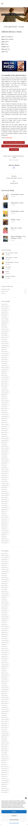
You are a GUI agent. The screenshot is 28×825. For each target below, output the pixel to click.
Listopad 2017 (4, 509)
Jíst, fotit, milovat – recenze (17, 194)
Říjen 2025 (3, 323)
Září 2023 (3, 373)
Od (18, 156)
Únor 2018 (3, 503)
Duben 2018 (4, 499)
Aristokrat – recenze (15, 219)
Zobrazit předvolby (14, 819)
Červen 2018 (4, 495)
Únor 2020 (3, 456)
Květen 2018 (4, 497)
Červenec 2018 (4, 493)
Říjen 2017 (3, 511)
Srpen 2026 (4, 304)
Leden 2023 (4, 389)
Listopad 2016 (4, 532)
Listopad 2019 (4, 461)
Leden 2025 (4, 341)
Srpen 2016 (4, 538)
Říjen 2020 (3, 442)
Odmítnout (14, 815)
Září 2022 (3, 396)
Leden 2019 (4, 481)
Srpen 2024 (4, 351)
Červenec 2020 (4, 448)
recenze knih (9, 137)
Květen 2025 (4, 333)
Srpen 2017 (4, 515)
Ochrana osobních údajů (14, 823)
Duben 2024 (4, 359)
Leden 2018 (4, 505)
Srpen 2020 (4, 446)
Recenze (9, 156)
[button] (26, 798)
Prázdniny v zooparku (10, 276)
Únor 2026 (3, 316)
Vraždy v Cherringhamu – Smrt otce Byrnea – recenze (18, 237)
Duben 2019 (4, 475)
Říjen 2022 (3, 394)
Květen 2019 (4, 473)
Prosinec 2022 (4, 391)
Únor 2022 (3, 410)
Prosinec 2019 (4, 459)
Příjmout (14, 811)
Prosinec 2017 (4, 507)
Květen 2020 (4, 452)
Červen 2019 (4, 471)
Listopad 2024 (4, 345)
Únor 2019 (3, 479)
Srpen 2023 (4, 375)
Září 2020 (3, 444)
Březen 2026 (4, 314)
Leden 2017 (4, 528)
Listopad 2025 (4, 322)
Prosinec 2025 (4, 320)
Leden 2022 (4, 412)
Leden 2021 (4, 436)
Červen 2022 (4, 402)
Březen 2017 (4, 525)
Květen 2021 (4, 428)
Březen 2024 (4, 361)
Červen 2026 (4, 308)
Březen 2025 (4, 337)
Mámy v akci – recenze (16, 228)
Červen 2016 (4, 542)
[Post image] (5, 197)
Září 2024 (3, 349)
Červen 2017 (4, 519)
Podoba (7, 271)
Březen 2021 (4, 432)
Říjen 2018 (3, 487)
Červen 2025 (4, 331)
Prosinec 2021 (4, 414)
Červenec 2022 (4, 400)
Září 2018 (3, 489)
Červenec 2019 (4, 469)
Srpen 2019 (4, 467)
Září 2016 (3, 536)
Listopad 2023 (4, 369)
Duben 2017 (4, 523)
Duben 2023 (4, 383)
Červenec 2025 (4, 329)
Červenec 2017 (4, 517)
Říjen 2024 (3, 347)
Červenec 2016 (4, 540)
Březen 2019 (4, 477)
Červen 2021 (4, 426)
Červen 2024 (4, 355)
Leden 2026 (4, 318)
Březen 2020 (4, 454)
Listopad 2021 (4, 416)
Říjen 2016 (3, 534)
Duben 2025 (4, 335)
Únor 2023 (3, 387)
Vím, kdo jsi (8, 266)
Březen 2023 (4, 385)
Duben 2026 (4, 312)
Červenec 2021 (4, 424)
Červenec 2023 (4, 377)
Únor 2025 (3, 339)
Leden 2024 (4, 365)
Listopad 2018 (4, 485)
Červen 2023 (4, 379)
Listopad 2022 (4, 392)
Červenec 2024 (4, 353)
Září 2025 (3, 325)
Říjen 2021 (3, 418)
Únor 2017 (3, 527)
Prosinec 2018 (4, 483)
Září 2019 (3, 465)
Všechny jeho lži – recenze (17, 202)
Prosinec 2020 (4, 438)
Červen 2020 (4, 450)
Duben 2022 (4, 406)
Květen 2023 (4, 381)
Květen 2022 (4, 404)
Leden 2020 (4, 458)
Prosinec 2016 (4, 530)
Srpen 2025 (4, 327)
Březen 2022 (4, 408)
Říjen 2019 (3, 463)
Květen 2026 (4, 310)
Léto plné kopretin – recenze (17, 211)
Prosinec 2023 (4, 367)
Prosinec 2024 (4, 343)
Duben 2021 (4, 430)
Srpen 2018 (4, 491)
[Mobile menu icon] (2, 4)
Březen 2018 (4, 501)
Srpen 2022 (4, 398)
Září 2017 (3, 513)
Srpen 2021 (4, 422)
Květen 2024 (4, 357)
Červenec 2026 (4, 306)
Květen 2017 (4, 521)
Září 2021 (3, 420)
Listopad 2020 (4, 440)
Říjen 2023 (3, 371)
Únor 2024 (3, 363)
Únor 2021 (3, 434)
